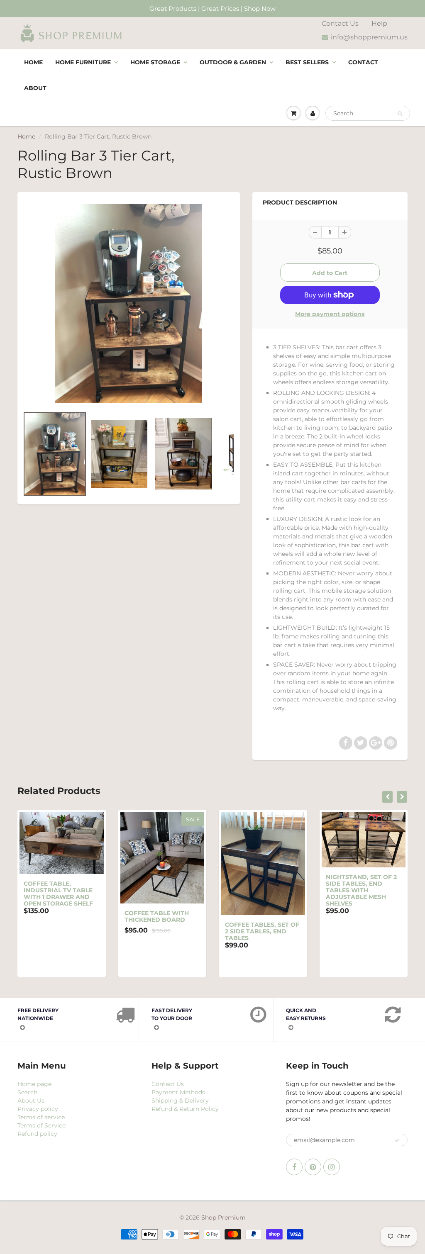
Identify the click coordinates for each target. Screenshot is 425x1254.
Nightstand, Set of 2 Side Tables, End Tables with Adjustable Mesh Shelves (361, 890)
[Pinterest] (313, 1167)
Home (33, 62)
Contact (363, 62)
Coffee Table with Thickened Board (157, 916)
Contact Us (340, 23)
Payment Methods (178, 1092)
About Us (30, 1100)
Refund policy (37, 1133)
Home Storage (155, 62)
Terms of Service (41, 1125)
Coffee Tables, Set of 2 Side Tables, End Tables (262, 931)
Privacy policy (37, 1109)
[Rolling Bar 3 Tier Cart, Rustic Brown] (129, 303)
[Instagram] (331, 1167)
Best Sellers (307, 62)
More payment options (329, 314)
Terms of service (41, 1117)
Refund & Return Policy (185, 1109)
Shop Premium (223, 1217)
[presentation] (387, 797)
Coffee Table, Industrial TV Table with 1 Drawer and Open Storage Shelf (58, 893)
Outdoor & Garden (233, 62)
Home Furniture (83, 62)
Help (379, 23)
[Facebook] (294, 1167)
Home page (34, 1084)
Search (27, 1092)
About (35, 88)
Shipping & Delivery (180, 1100)
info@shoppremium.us (369, 37)
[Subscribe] (397, 1140)
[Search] (400, 113)
